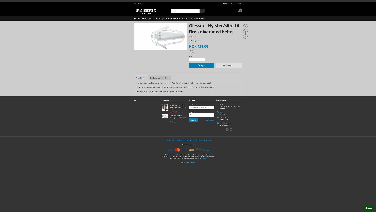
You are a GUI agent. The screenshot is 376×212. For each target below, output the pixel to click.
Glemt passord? (210, 120)
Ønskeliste (230, 65)
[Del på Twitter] (245, 26)
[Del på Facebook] (245, 31)
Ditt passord (192, 112)
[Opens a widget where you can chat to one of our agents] (368, 208)
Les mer (204, 158)
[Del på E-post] (245, 36)
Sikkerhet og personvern (193, 140)
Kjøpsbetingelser (177, 140)
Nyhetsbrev (207, 140)
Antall (190, 56)
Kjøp (203, 65)
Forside (136, 18)
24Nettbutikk (191, 162)
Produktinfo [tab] (140, 78)
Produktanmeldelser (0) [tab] (158, 78)
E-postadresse (193, 105)
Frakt (168, 140)
